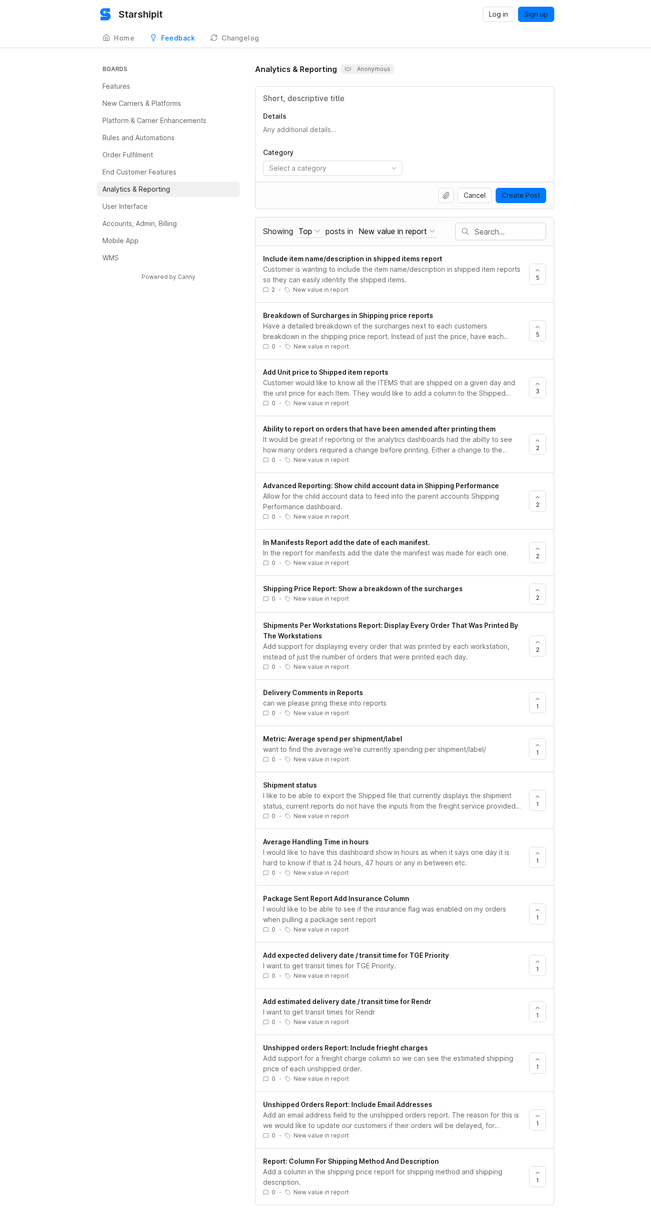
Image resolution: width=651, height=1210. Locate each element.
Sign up (536, 14)
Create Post (521, 195)
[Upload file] (446, 195)
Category (278, 152)
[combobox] (332, 168)
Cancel (475, 195)
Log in (498, 14)
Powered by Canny (168, 276)
